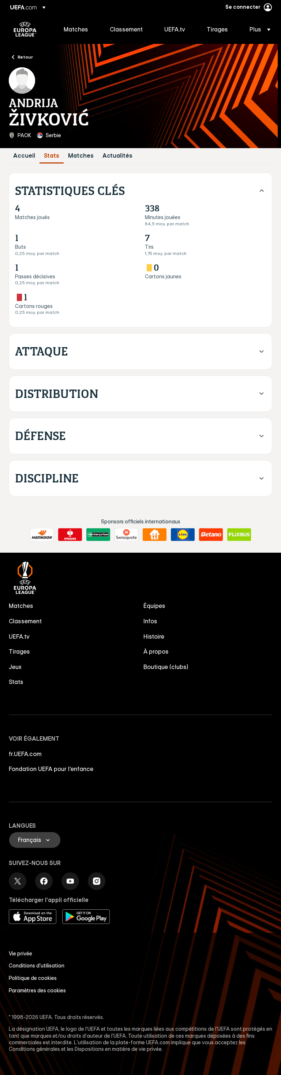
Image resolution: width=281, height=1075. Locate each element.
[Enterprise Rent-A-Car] (98, 534)
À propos (156, 651)
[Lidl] (183, 534)
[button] (258, 29)
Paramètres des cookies (37, 990)
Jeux (15, 667)
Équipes (154, 605)
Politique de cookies (33, 978)
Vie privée (20, 953)
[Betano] (211, 534)
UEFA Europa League (25, 29)
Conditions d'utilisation (36, 966)
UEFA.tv (19, 636)
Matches (81, 156)
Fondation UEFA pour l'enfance (51, 769)
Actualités (117, 156)
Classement (25, 621)
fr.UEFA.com (25, 754)
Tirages (19, 651)
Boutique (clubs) (165, 667)
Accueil (24, 156)
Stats (51, 156)
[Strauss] (70, 534)
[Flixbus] (239, 534)
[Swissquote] (126, 534)
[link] (76, 29)
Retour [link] (25, 56)
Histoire (153, 636)
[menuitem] (77, 29)
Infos (150, 621)
